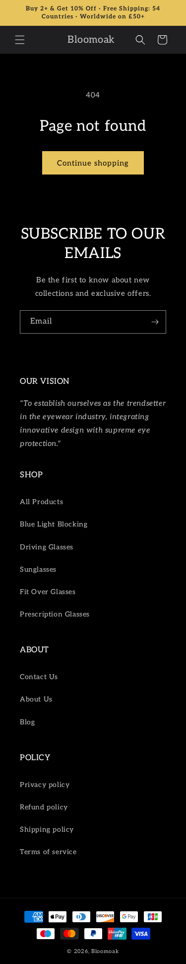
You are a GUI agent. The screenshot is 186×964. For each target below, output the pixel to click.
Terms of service (48, 852)
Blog (27, 722)
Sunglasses (38, 569)
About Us (36, 699)
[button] (20, 40)
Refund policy (44, 807)
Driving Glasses (46, 547)
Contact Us (39, 677)
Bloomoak (105, 951)
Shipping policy (47, 829)
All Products (41, 502)
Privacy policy (44, 785)
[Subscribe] (155, 322)
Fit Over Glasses (48, 592)
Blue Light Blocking (53, 524)
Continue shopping (93, 163)
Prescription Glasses (55, 614)
